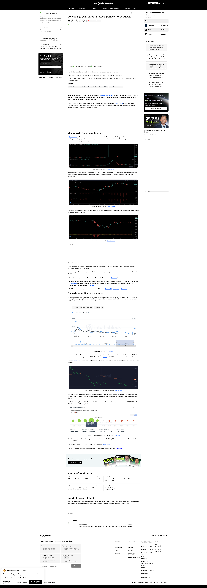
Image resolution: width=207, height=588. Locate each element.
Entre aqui (58, 77)
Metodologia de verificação (159, 545)
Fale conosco (118, 547)
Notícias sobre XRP (146, 547)
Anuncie (116, 545)
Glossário (114, 278)
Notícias (130, 545)
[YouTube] (69, 21)
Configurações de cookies (160, 582)
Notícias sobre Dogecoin (145, 566)
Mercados (74, 13)
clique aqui (106, 445)
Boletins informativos (134, 557)
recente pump (119, 103)
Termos (134, 582)
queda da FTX (76, 361)
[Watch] (156, 121)
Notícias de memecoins (144, 574)
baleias (105, 357)
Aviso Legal (148, 582)
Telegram (74, 283)
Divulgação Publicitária (158, 550)
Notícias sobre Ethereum (145, 557)
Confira (91, 285)
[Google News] (166, 535)
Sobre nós (117, 550)
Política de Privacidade (45, 72)
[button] (50, 548)
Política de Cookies (23, 578)
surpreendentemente (106, 95)
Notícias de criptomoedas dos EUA (147, 562)
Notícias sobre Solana (147, 570)
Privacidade (141, 582)
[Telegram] (76, 21)
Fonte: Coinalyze (110, 169)
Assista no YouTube (149, 135)
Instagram (116, 289)
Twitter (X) (108, 289)
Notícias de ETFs (145, 577)
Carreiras (117, 553)
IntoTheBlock (110, 351)
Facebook (124, 289)
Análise (69, 13)
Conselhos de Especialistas (131, 554)
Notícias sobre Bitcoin (147, 549)
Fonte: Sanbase (118, 390)
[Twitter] (72, 21)
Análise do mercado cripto (146, 553)
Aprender (130, 547)
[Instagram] (83, 21)
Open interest (73, 137)
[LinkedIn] (80, 21)
